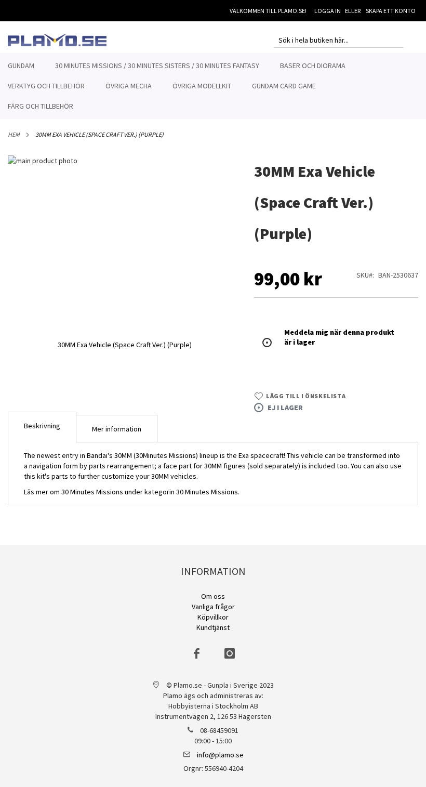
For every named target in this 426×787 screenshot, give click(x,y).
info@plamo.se (220, 754)
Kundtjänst (213, 627)
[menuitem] (21, 66)
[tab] (42, 427)
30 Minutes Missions (207, 491)
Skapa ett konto (391, 11)
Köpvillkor (213, 617)
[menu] (213, 86)
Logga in (327, 11)
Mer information (116, 429)
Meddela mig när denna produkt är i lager (339, 337)
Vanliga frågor (213, 606)
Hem (14, 134)
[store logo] (57, 40)
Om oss (213, 596)
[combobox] (339, 40)
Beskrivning (42, 425)
